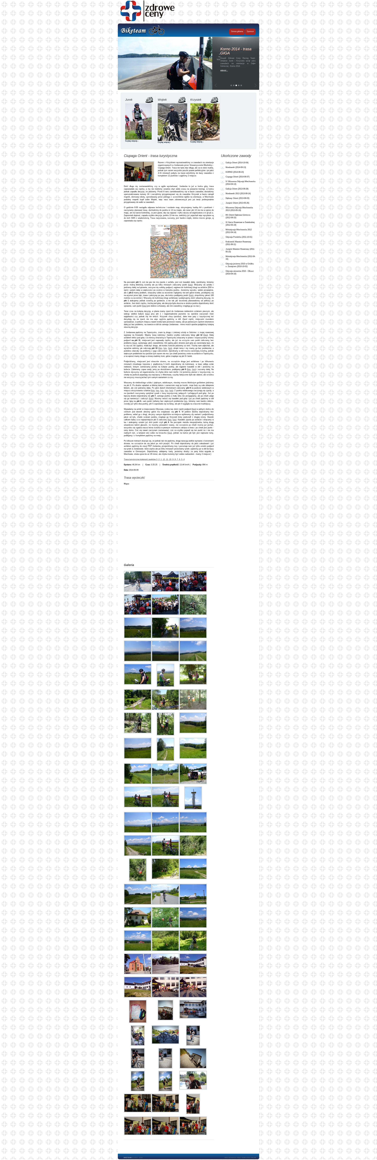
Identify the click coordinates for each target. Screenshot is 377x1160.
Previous (216, 85)
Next (255, 85)
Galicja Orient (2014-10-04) (237, 163)
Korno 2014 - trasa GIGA (232, 51)
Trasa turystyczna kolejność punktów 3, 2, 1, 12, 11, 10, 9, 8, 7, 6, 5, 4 (154, 459)
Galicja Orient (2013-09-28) (237, 189)
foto (190, 285)
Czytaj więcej (131, 141)
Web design (229, 1157)
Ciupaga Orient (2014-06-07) (237, 177)
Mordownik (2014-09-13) (236, 167)
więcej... (220, 70)
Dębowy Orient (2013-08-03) (237, 198)
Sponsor (250, 31)
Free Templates (243, 1157)
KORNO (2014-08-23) (235, 172)
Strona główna (237, 31)
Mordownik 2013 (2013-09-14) (238, 193)
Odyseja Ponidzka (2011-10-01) (239, 237)
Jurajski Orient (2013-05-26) (237, 203)
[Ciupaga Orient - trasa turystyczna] (138, 570)
